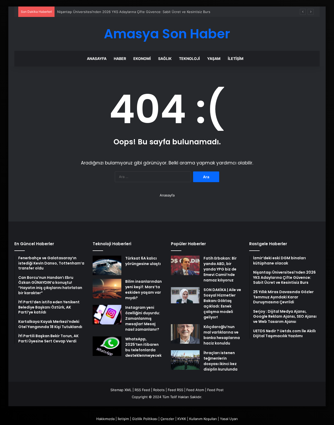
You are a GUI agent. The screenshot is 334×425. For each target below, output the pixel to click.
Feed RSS (175, 390)
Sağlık (165, 58)
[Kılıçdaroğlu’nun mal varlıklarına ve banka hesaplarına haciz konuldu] (185, 334)
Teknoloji (189, 58)
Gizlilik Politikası (144, 419)
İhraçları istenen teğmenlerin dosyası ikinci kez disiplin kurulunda (220, 361)
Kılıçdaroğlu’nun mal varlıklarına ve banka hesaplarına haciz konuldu (222, 335)
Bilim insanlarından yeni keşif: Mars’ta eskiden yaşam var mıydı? (143, 289)
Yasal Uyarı (229, 419)
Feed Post (215, 390)
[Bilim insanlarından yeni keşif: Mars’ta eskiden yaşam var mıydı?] (107, 288)
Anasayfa (96, 58)
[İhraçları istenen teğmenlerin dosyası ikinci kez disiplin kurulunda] (185, 360)
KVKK (181, 419)
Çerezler (167, 419)
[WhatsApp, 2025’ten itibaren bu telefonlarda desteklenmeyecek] (107, 346)
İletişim (235, 58)
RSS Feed (142, 390)
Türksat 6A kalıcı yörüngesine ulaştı (143, 261)
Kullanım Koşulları (203, 419)
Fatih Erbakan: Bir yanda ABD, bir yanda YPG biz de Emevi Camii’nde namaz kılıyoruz (220, 269)
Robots (159, 390)
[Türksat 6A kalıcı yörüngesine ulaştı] (107, 265)
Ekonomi (142, 58)
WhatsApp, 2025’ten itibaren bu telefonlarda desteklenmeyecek (143, 347)
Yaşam (213, 58)
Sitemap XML (121, 390)
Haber (120, 58)
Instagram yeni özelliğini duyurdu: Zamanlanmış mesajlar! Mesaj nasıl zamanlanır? (142, 318)
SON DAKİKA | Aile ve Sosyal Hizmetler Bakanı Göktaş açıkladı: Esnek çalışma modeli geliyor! (222, 303)
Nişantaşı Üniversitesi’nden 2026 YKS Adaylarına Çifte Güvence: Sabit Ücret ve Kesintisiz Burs (133, 12)
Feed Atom (195, 390)
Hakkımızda (105, 419)
